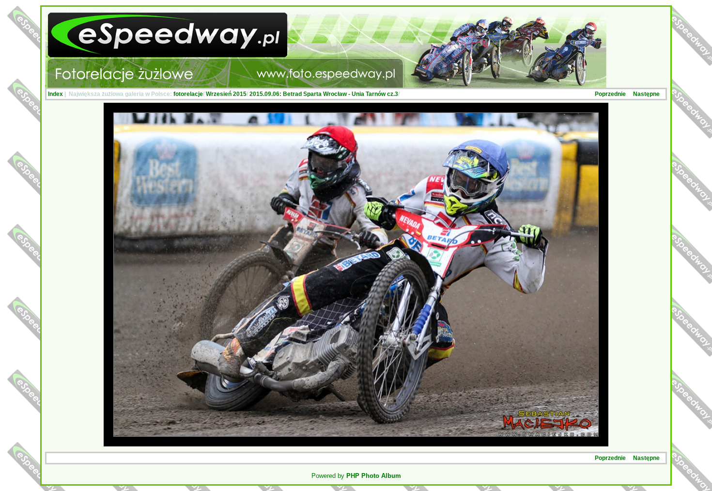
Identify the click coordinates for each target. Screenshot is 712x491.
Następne (646, 94)
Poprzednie (610, 94)
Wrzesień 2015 (226, 94)
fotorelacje (188, 94)
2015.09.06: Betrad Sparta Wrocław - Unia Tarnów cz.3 (323, 94)
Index (55, 94)
